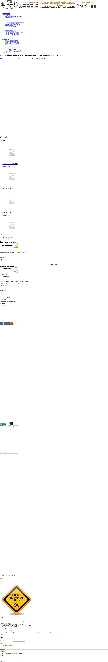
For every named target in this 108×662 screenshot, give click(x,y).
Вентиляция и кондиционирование (12, 24)
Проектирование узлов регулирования (16, 22)
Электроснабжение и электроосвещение (13, 16)
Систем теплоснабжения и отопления (13, 50)
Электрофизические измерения (11, 40)
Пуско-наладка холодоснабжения (12, 43)
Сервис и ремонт (6, 45)
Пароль (2, 643)
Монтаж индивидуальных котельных (15, 32)
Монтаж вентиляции (9, 37)
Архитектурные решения (10, 25)
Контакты (4, 52)
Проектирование (6, 14)
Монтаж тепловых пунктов (13, 33)
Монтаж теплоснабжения (10, 31)
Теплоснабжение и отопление (11, 18)
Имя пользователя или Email (6, 640)
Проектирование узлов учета (14, 21)
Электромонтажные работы (11, 28)
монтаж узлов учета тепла (13, 34)
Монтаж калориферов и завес (14, 35)
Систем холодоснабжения (10, 47)
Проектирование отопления (13, 23)
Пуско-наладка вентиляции (11, 44)
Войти (10, 645)
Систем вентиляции (9, 48)
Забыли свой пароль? (4, 647)
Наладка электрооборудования (11, 41)
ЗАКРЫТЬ (2, 617)
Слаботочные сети (9, 17)
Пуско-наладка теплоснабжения (12, 42)
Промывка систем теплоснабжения (15, 51)
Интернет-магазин (6, 13)
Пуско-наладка (5, 39)
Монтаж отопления (9, 36)
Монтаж (4, 27)
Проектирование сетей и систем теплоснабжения (18, 19)
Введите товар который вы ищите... (7, 252)
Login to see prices (3, 136)
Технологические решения (10, 26)
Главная (4, 11)
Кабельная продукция (9, 137)
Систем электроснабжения (10, 49)
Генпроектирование (9, 15)
